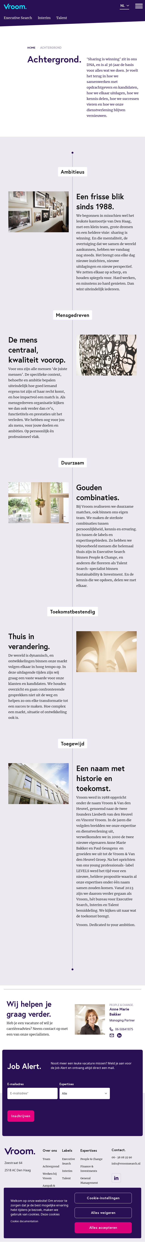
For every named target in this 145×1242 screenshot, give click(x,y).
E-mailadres (15, 1084)
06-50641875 (124, 1029)
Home (31, 47)
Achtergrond (51, 1166)
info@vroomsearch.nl (126, 1163)
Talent (66, 1178)
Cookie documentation (24, 1221)
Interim (67, 1171)
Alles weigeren (103, 1212)
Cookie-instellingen (103, 1198)
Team (46, 1159)
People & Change (91, 1159)
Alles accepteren (103, 1227)
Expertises (66, 1084)
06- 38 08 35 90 (122, 1157)
